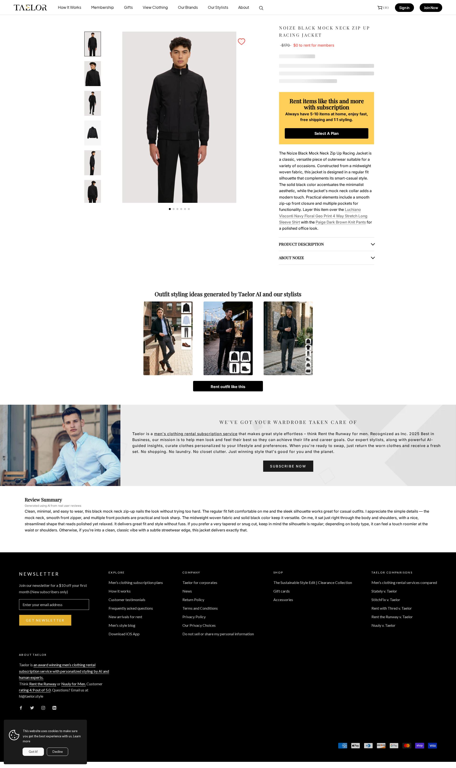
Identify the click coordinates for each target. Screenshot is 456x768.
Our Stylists (218, 7)
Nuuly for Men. (73, 683)
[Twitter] (32, 707)
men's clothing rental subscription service (196, 433)
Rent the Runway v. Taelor (392, 616)
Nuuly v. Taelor (383, 625)
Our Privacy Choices (199, 625)
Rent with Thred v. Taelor (391, 608)
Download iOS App (124, 634)
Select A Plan (326, 133)
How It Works (69, 7)
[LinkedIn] (54, 707)
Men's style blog (122, 625)
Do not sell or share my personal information (218, 634)
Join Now (431, 7)
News (187, 591)
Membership (102, 7)
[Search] (261, 7)
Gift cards (281, 591)
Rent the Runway (42, 683)
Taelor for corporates (199, 582)
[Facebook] (21, 707)
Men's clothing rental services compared (404, 582)
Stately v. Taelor (384, 591)
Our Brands (188, 7)
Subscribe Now (288, 466)
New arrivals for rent (125, 616)
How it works (120, 591)
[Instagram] (43, 707)
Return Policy (193, 599)
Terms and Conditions (200, 608)
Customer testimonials (127, 599)
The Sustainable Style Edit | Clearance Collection (312, 582)
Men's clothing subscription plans (136, 582)
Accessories (283, 599)
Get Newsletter (45, 620)
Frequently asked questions (131, 608)
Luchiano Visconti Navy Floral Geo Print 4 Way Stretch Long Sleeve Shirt (323, 215)
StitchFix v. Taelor (385, 599)
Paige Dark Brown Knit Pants (341, 222)
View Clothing (155, 7)
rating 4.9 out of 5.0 (35, 690)
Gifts (128, 7)
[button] (241, 41)
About (243, 7)
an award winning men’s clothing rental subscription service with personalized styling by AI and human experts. (64, 671)
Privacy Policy (194, 616)
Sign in (404, 7)
